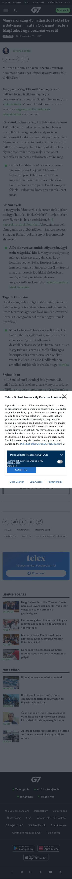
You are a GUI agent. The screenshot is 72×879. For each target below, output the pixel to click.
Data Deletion (17, 481)
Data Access (36, 481)
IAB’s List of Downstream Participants (40, 443)
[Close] (65, 397)
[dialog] (36, 439)
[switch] (60, 461)
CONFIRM (21, 470)
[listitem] (35, 455)
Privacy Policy (55, 481)
